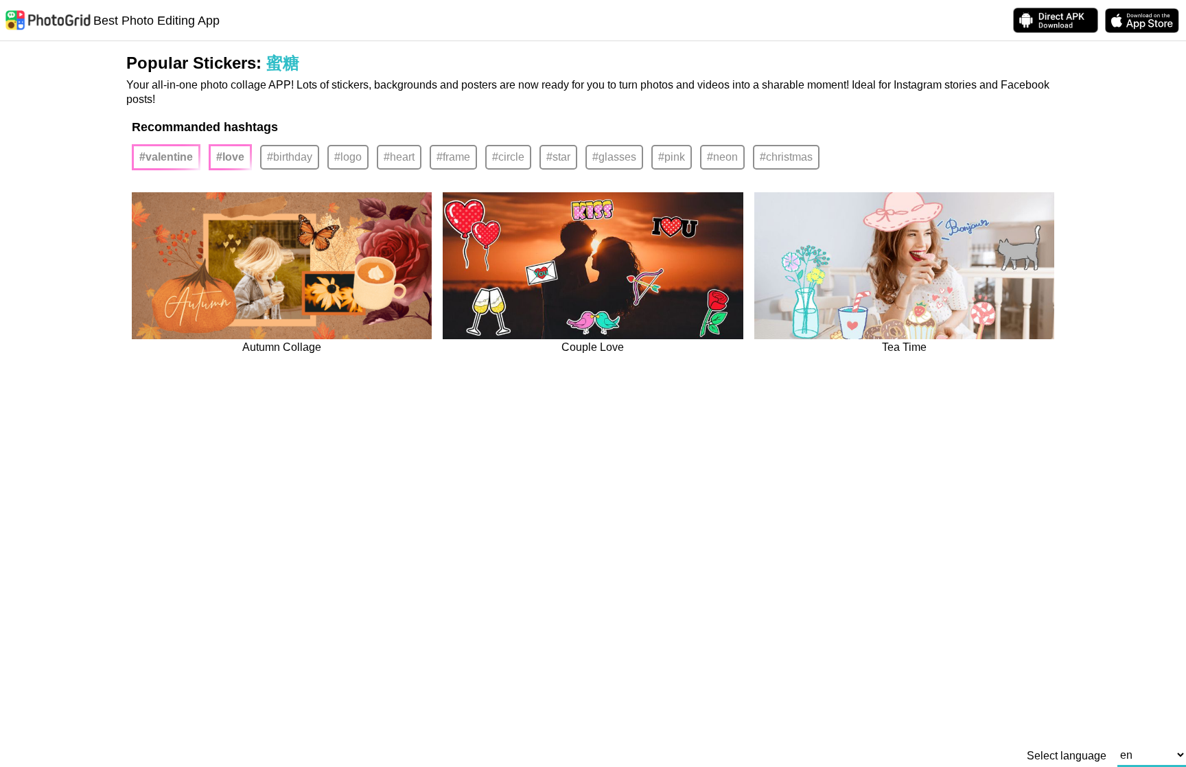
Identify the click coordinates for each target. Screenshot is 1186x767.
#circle (508, 157)
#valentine (166, 157)
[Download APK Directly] (1055, 20)
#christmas (786, 157)
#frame (453, 157)
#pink (671, 157)
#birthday (289, 157)
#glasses (614, 157)
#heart (399, 157)
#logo (348, 157)
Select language (1066, 756)
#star (558, 157)
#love (230, 157)
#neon (722, 157)
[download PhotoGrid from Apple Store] (1142, 20)
